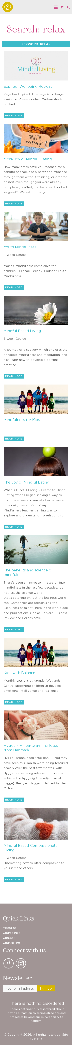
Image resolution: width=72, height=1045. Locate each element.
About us (9, 928)
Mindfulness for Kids (22, 419)
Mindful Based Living (22, 331)
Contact (9, 938)
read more (14, 115)
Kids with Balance (19, 672)
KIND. (38, 1039)
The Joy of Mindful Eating (26, 482)
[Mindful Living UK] (7, 7)
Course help (12, 933)
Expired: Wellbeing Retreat (28, 86)
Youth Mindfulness (20, 247)
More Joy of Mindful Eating (28, 159)
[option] (37, 1012)
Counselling (11, 943)
